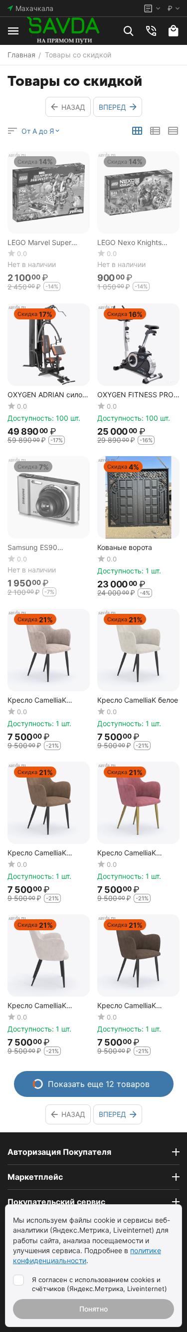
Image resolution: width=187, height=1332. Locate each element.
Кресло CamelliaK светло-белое (36, 1006)
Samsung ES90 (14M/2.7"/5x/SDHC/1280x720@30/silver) (47, 547)
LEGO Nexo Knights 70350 (129, 243)
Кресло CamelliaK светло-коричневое (130, 1006)
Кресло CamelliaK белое (137, 700)
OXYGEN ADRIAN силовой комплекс (46, 395)
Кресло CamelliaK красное (126, 853)
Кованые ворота (124, 547)
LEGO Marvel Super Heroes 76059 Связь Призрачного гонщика (45, 243)
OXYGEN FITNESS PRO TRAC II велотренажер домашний (135, 395)
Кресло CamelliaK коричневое (36, 853)
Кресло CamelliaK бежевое (36, 700)
